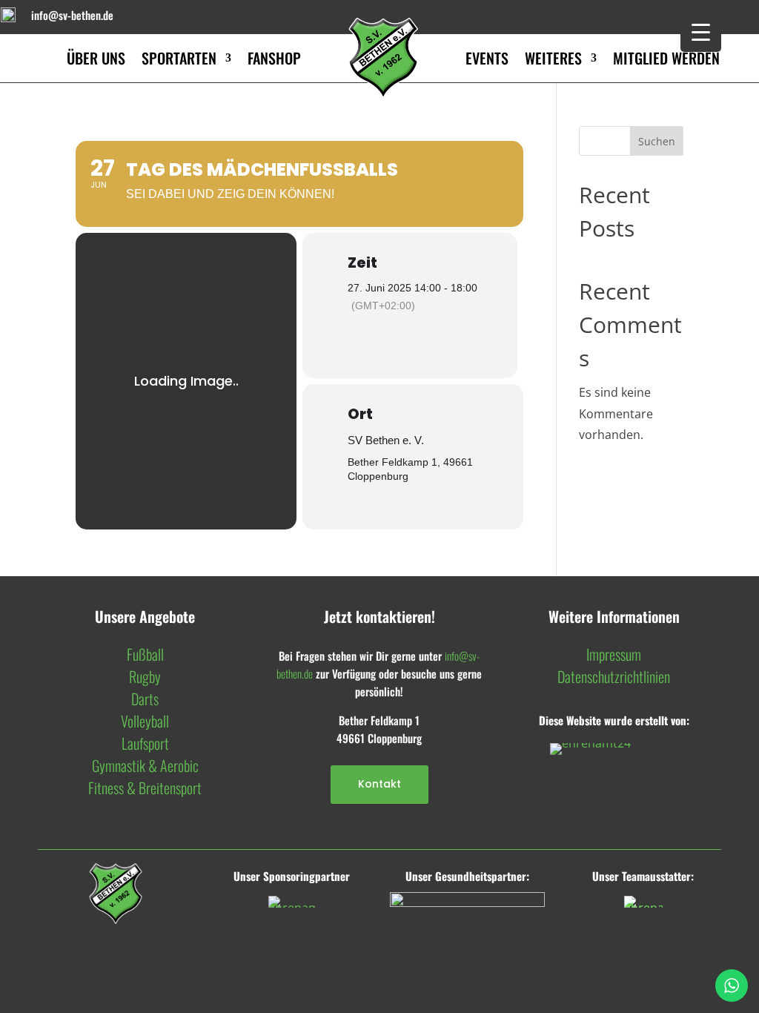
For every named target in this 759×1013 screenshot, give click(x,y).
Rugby (145, 676)
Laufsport (145, 743)
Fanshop (274, 58)
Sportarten (179, 58)
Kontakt (379, 783)
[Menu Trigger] (700, 31)
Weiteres (553, 58)
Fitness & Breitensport (145, 787)
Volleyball (145, 721)
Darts (145, 698)
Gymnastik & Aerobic (145, 765)
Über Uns (96, 58)
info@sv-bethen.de (72, 15)
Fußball (145, 654)
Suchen (656, 141)
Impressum (613, 654)
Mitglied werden (666, 58)
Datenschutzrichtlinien (613, 676)
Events (486, 58)
